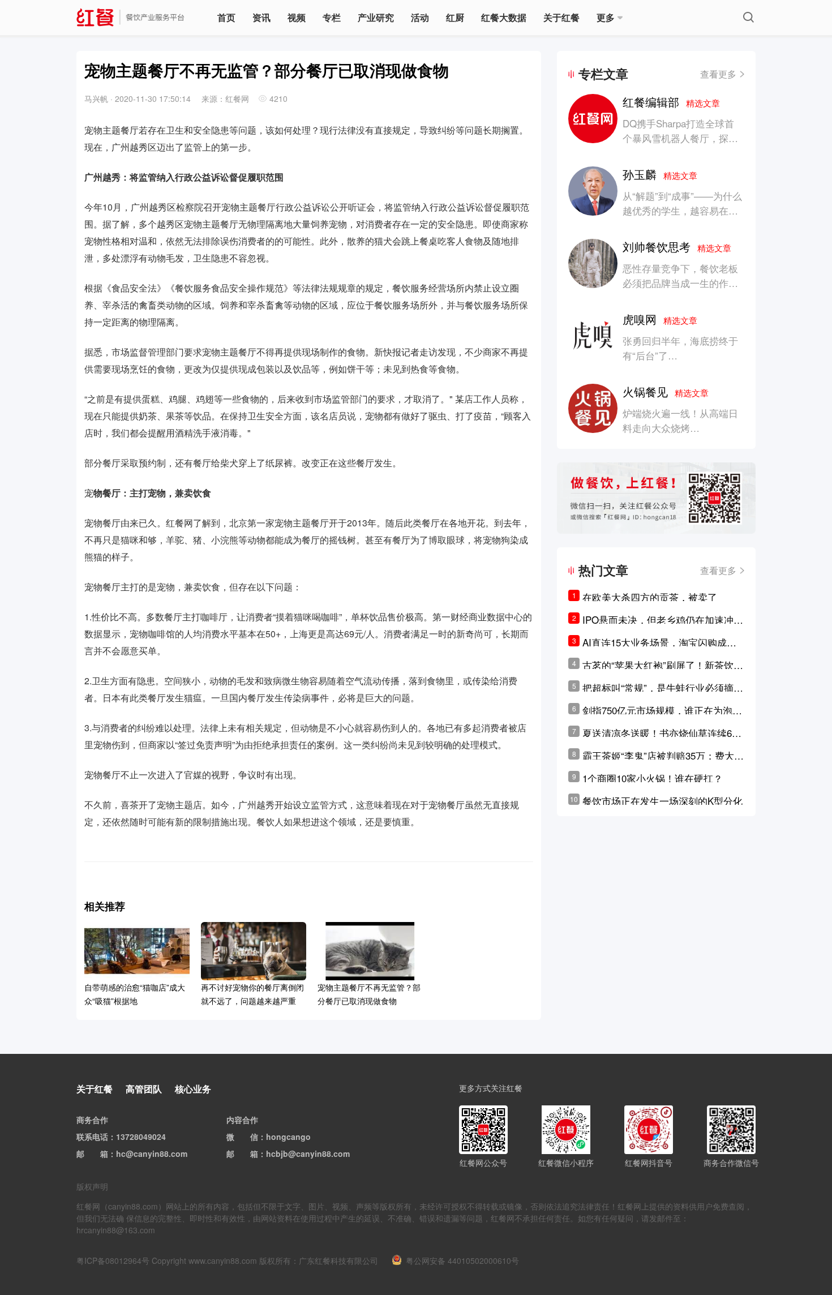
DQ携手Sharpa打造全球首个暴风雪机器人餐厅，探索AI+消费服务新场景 (680, 138)
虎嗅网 (660, 319)
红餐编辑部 (671, 101)
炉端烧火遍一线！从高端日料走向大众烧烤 (680, 420)
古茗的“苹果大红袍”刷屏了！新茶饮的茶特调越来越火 (662, 665)
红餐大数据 (503, 17)
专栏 (332, 17)
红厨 (455, 17)
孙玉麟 (660, 174)
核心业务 (193, 1088)
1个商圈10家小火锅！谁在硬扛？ (652, 778)
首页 (226, 17)
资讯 (261, 17)
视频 (297, 17)
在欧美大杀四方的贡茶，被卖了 (649, 597)
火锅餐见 (666, 391)
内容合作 (242, 1119)
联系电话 (92, 1136)
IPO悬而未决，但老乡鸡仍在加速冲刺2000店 (662, 619)
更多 (606, 17)
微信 (250, 1136)
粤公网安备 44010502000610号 (462, 1260)
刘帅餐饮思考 (677, 246)
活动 (420, 17)
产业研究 (376, 17)
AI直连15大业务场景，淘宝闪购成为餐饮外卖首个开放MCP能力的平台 (659, 642)
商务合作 (92, 1119)
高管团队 (144, 1088)
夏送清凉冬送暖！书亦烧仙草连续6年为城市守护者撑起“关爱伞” (661, 733)
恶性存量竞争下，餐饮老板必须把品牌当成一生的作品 (680, 275)
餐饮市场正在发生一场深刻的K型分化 (662, 801)
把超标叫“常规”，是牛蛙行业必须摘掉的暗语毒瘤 (662, 687)
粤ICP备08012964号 (112, 1260)
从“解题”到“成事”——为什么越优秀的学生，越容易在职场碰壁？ (682, 210)
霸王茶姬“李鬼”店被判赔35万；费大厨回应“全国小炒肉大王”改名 (663, 755)
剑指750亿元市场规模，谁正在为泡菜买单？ (662, 710)
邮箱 (100, 1153)
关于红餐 (561, 17)
